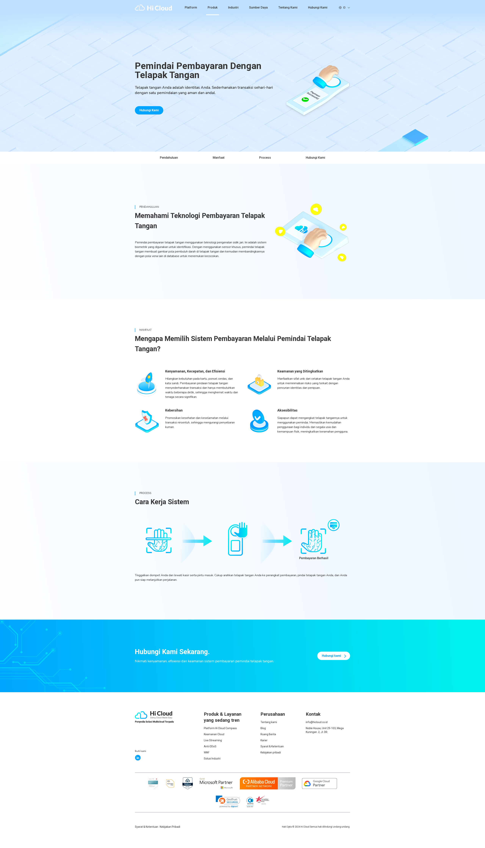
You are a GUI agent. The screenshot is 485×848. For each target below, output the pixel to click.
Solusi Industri (212, 758)
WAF (206, 752)
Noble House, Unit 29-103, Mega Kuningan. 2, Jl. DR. (325, 730)
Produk (212, 7)
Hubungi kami (317, 7)
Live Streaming (213, 740)
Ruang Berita (268, 734)
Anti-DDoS (210, 746)
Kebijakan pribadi (270, 752)
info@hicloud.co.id (317, 722)
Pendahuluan (169, 157)
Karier (264, 740)
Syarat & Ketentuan (272, 746)
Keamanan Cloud (214, 734)
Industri (233, 7)
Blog (263, 728)
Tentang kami (287, 7)
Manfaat (219, 157)
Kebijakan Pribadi (170, 826)
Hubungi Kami (149, 110)
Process (265, 157)
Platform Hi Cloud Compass (220, 728)
